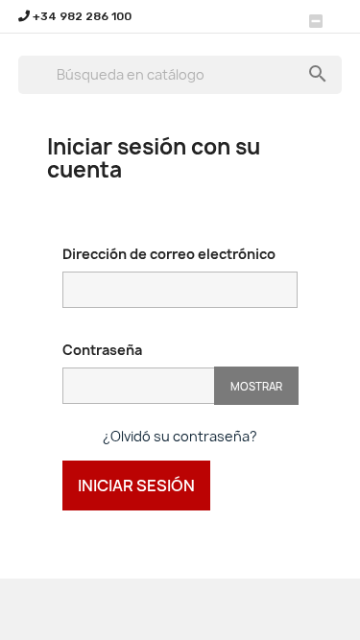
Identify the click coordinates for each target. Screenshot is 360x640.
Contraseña (102, 350)
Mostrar (256, 386)
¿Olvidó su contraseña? (180, 436)
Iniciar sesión (136, 485)
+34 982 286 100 (81, 16)
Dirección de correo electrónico (169, 254)
